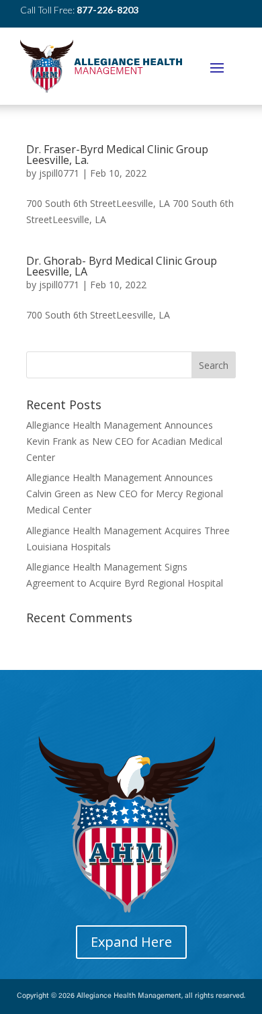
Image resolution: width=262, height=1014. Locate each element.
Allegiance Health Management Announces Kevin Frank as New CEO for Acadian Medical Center (124, 441)
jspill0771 (59, 173)
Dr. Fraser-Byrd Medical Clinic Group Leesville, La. (117, 154)
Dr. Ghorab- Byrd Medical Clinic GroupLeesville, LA (121, 266)
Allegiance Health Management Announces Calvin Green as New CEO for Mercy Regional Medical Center (124, 493)
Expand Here (131, 942)
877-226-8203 (107, 9)
